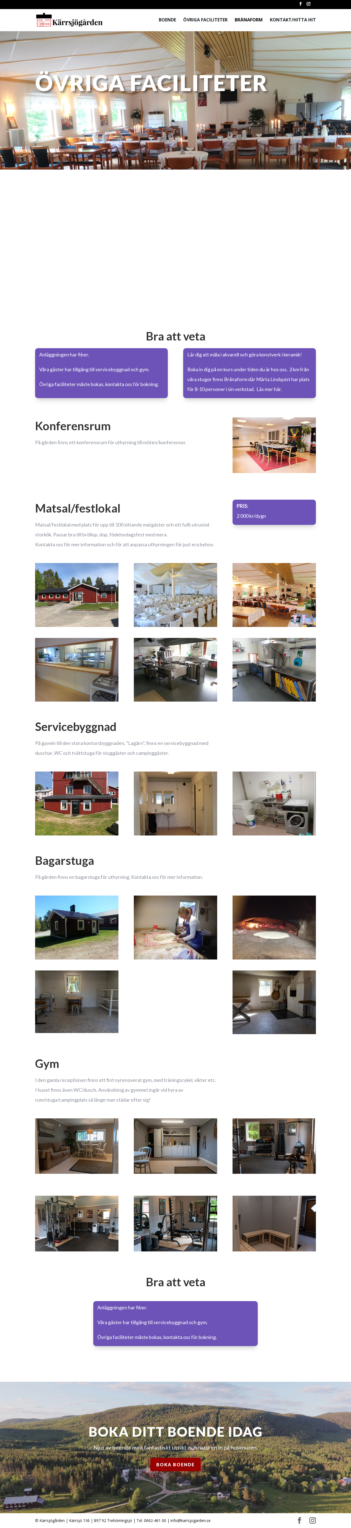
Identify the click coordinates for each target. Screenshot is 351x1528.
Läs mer (70, 271)
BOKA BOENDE (175, 1464)
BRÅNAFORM (249, 20)
